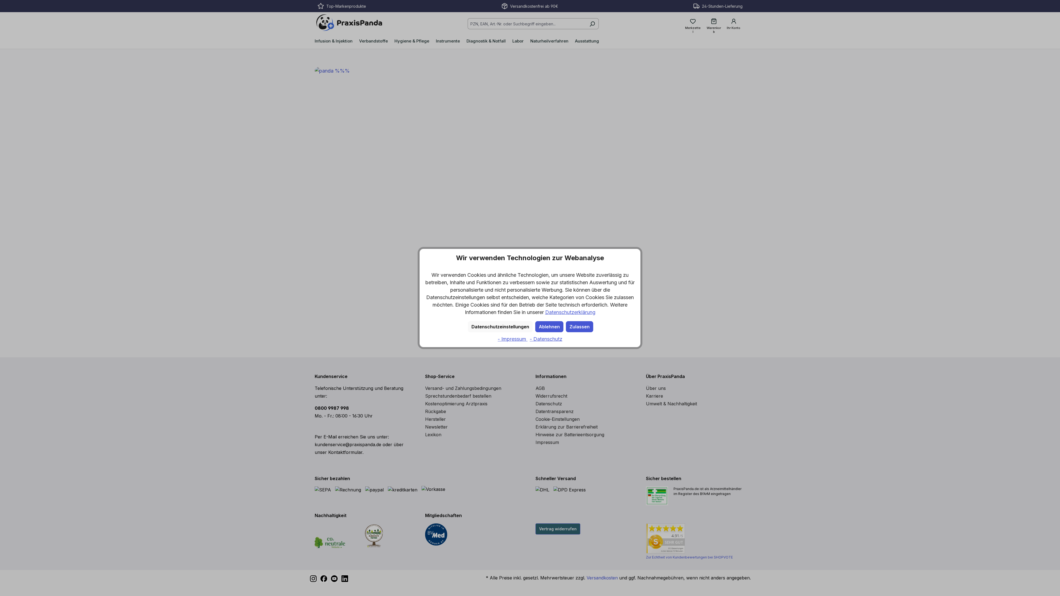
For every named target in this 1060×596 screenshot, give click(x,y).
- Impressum (513, 339)
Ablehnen (549, 326)
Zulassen (579, 326)
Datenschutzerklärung (570, 312)
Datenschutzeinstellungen (500, 326)
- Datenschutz (546, 339)
